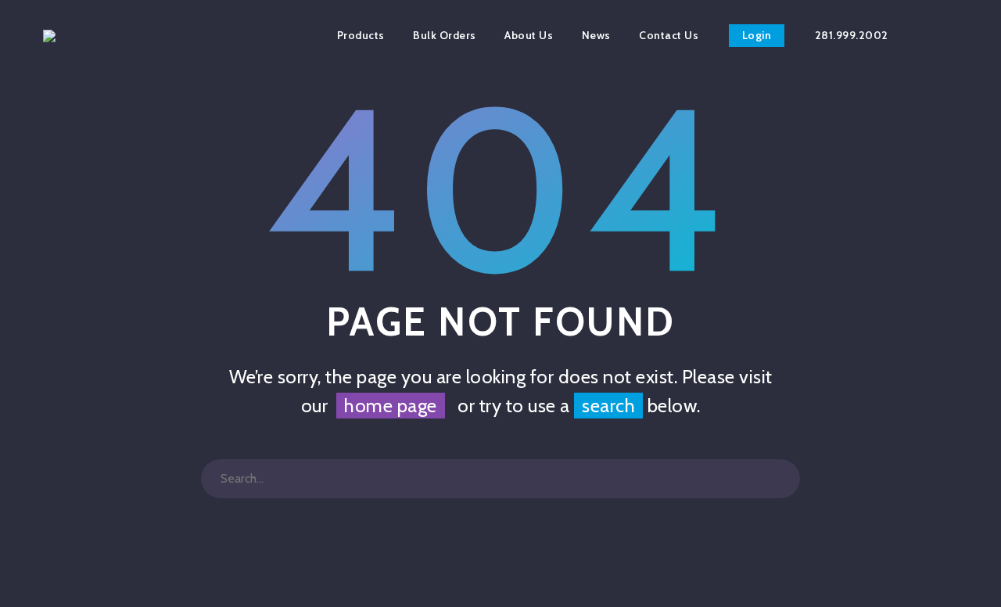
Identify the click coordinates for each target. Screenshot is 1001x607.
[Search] (780, 478)
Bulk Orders (444, 35)
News (596, 35)
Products (361, 35)
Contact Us (668, 35)
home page (390, 405)
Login (757, 35)
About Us (528, 35)
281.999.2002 (851, 35)
